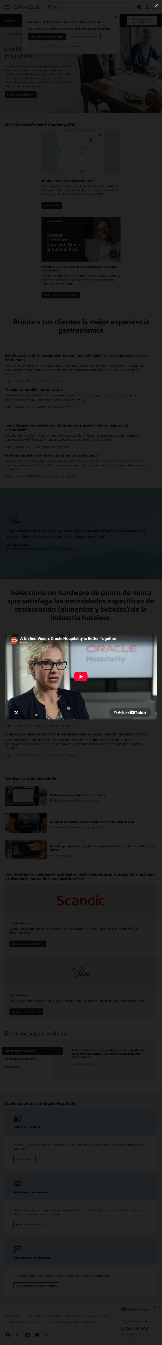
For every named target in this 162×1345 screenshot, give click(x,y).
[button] (156, 5)
